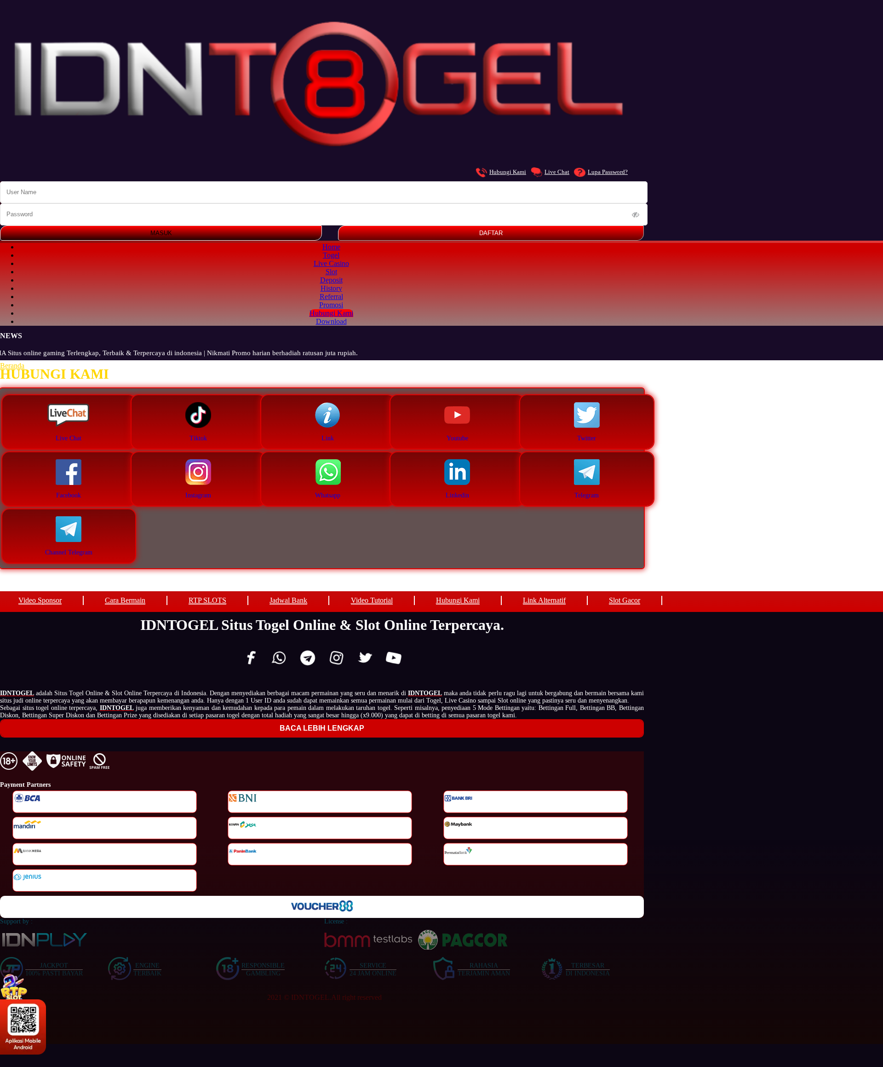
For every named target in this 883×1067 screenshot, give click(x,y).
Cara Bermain (125, 600)
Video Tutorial (372, 600)
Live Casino (331, 263)
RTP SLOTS (207, 600)
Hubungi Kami (507, 171)
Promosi (331, 305)
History (331, 288)
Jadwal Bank (288, 600)
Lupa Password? (608, 171)
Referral (331, 296)
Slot (331, 272)
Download (331, 321)
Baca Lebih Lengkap (322, 728)
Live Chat (557, 171)
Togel (331, 255)
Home (331, 247)
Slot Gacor (624, 600)
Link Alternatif (544, 600)
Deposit (331, 280)
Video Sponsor (40, 600)
